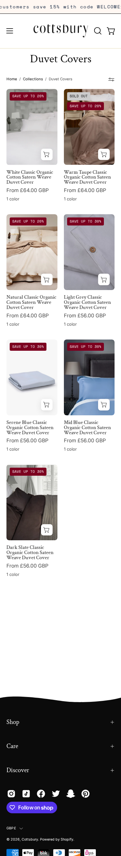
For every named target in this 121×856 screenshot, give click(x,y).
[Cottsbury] (60, 31)
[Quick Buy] (47, 154)
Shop (12, 722)
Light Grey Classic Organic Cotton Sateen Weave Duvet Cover (87, 302)
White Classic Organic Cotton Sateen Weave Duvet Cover (29, 177)
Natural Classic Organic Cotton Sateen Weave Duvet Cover (31, 302)
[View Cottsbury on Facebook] (41, 794)
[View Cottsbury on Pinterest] (85, 794)
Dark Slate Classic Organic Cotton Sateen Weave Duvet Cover (30, 552)
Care (12, 746)
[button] (97, 30)
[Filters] (111, 79)
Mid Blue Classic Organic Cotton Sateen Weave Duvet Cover (87, 428)
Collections (33, 79)
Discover (17, 770)
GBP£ (11, 828)
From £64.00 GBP (27, 190)
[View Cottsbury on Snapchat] (71, 794)
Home (11, 79)
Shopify (67, 839)
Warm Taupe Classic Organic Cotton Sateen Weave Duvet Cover (87, 177)
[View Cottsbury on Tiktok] (26, 794)
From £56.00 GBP (85, 315)
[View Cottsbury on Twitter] (56, 794)
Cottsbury (30, 839)
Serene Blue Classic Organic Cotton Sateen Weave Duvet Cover (30, 428)
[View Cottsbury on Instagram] (11, 794)
